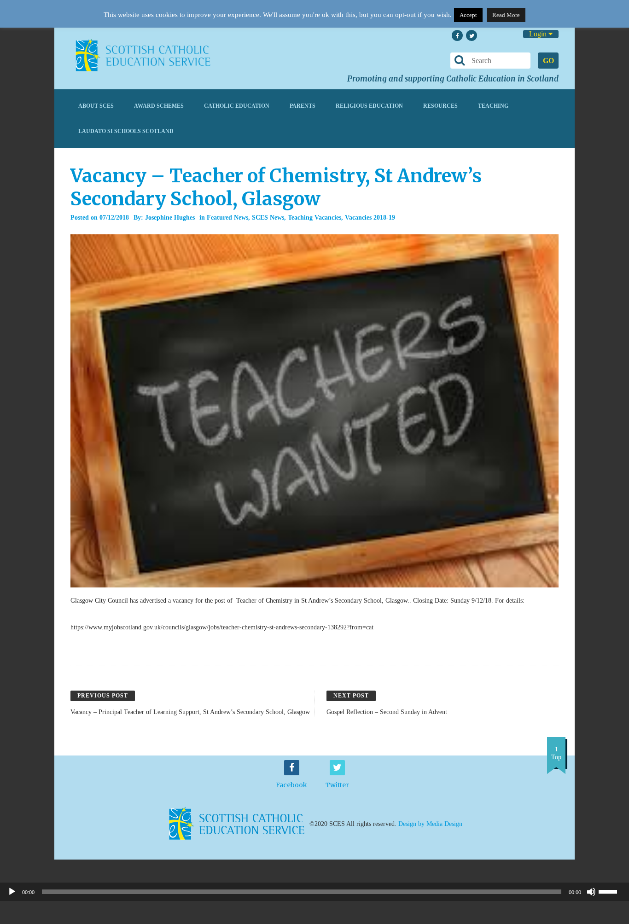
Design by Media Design (430, 823)
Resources (440, 106)
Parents (302, 106)
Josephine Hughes (170, 217)
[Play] (12, 891)
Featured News (227, 217)
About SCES (96, 106)
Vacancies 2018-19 (370, 217)
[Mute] (591, 891)
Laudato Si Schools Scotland (126, 131)
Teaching (493, 106)
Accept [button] (468, 15)
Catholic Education (236, 106)
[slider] (611, 891)
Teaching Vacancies (314, 217)
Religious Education (369, 106)
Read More (506, 15)
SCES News (268, 217)
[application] (314, 892)
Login (538, 34)
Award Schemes (159, 106)
